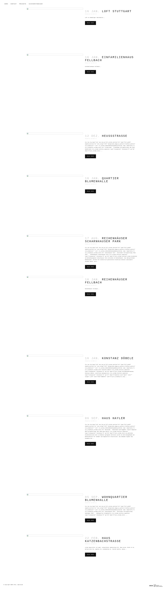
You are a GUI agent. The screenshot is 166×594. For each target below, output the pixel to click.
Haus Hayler (113, 418)
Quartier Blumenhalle (102, 180)
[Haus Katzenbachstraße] (55, 555)
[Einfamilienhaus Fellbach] (55, 91)
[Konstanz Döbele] (55, 383)
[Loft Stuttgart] (55, 29)
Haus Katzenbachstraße (103, 540)
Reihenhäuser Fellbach (106, 281)
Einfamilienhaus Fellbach (109, 59)
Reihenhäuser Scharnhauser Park (106, 240)
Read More (90, 23)
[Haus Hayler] (55, 452)
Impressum (20, 584)
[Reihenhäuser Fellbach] (55, 313)
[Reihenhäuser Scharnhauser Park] (55, 253)
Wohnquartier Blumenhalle (106, 499)
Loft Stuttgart (117, 11)
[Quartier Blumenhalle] (55, 203)
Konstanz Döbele (118, 358)
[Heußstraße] (55, 152)
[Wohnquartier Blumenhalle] (55, 512)
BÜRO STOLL (14, 584)
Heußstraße (114, 136)
